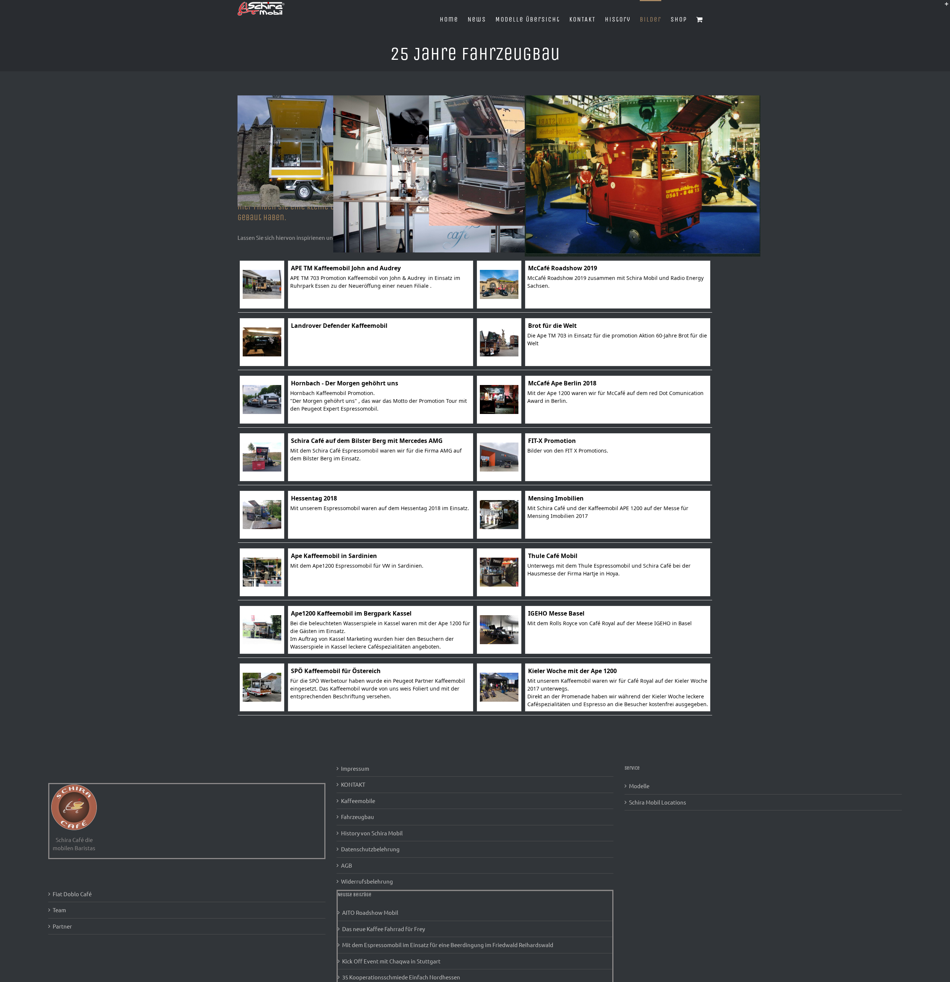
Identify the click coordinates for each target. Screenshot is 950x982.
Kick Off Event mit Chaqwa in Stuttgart (391, 961)
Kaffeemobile (358, 800)
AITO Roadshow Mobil (370, 912)
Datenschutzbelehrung (370, 848)
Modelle (639, 785)
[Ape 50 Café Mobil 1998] (642, 99)
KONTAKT (353, 784)
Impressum (355, 768)
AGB (346, 865)
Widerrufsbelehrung (367, 881)
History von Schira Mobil (372, 832)
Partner (62, 926)
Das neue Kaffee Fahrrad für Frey (383, 928)
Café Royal (602, 623)
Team (59, 909)
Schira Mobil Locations (657, 802)
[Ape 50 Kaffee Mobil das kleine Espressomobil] (312, 99)
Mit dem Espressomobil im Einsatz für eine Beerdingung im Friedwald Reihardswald (447, 944)
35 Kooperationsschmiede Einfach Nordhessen (401, 977)
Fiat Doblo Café (72, 893)
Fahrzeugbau (357, 816)
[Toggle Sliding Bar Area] (943, 6)
